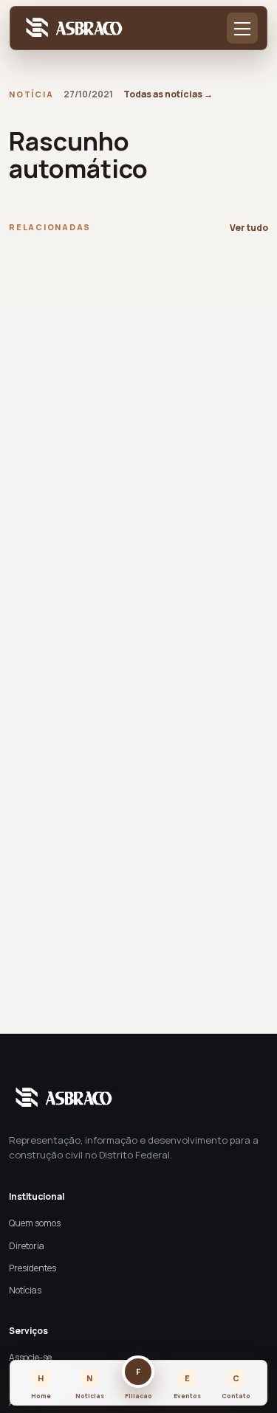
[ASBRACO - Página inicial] (71, 28)
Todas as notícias (168, 94)
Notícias (25, 1290)
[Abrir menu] (242, 28)
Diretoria (26, 1246)
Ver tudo (249, 227)
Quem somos (35, 1223)
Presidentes (32, 1268)
